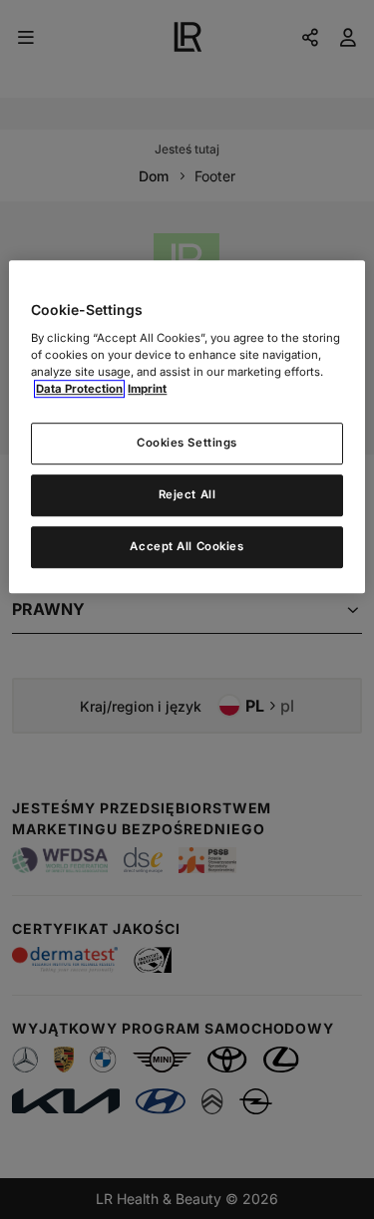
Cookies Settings (187, 443)
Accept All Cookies (186, 546)
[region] (186, 426)
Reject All (187, 494)
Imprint (147, 389)
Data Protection (79, 389)
